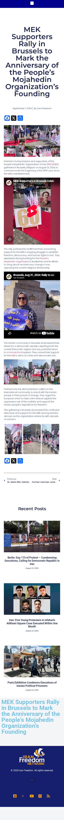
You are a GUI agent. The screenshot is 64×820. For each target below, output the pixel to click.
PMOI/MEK (53, 164)
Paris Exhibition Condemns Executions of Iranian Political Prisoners (32, 684)
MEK (10, 173)
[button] (32, 3)
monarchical (15, 352)
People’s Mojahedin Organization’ (26, 260)
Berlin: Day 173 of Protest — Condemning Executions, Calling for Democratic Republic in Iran (32, 561)
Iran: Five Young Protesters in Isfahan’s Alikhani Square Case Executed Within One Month (32, 623)
